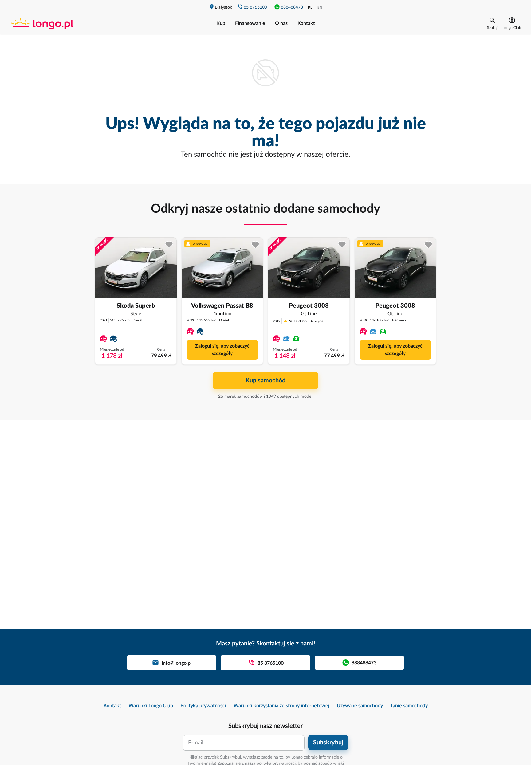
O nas (281, 23)
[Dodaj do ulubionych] (169, 245)
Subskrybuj (328, 742)
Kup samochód (265, 380)
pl (310, 7)
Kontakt (306, 23)
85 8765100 (255, 7)
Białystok (223, 7)
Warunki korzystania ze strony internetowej (281, 705)
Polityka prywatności (203, 705)
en (319, 7)
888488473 (292, 7)
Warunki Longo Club (150, 705)
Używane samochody (360, 705)
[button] (492, 23)
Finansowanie (250, 23)
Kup (220, 23)
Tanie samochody (409, 705)
